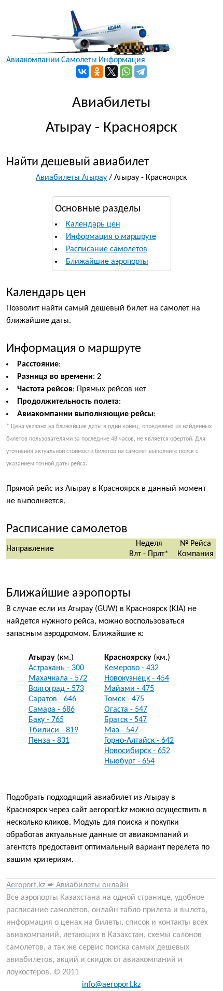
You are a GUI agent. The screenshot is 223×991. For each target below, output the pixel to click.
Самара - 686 (52, 709)
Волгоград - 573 (56, 689)
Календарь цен (93, 224)
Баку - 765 (46, 720)
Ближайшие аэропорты (107, 262)
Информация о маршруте (111, 237)
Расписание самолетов (106, 249)
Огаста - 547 (125, 709)
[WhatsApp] (126, 71)
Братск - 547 (125, 720)
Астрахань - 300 (56, 668)
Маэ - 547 (121, 730)
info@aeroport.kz (111, 985)
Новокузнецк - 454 (136, 678)
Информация (122, 60)
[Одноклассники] (97, 71)
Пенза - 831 (49, 741)
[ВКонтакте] (82, 71)
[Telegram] (140, 71)
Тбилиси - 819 (53, 730)
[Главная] (88, 27)
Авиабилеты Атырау (71, 178)
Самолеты (79, 60)
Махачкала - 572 (58, 678)
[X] (111, 71)
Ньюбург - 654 (129, 761)
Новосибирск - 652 (137, 751)
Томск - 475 (124, 699)
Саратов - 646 (52, 699)
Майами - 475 (129, 689)
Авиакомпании (33, 60)
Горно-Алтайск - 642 (139, 741)
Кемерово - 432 (131, 668)
